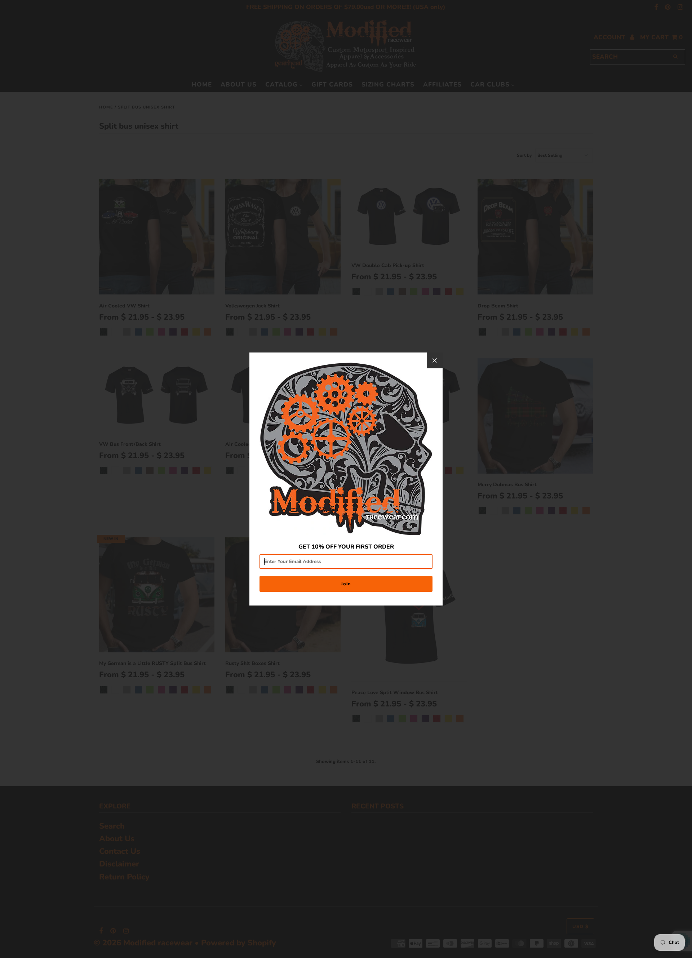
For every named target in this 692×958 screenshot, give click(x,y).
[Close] (435, 360)
